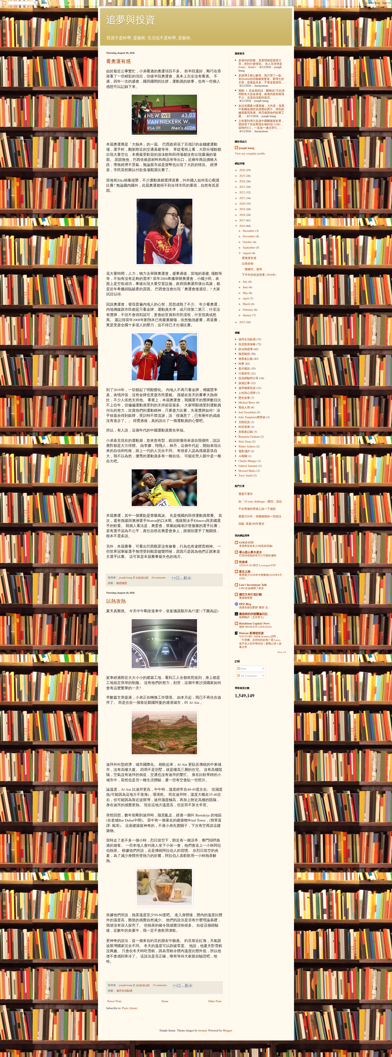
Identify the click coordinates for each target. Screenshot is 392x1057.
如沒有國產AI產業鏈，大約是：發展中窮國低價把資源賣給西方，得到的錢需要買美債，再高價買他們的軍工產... (261, 111)
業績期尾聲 (245, 598)
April (246, 298)
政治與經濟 (245, 349)
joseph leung (246, 148)
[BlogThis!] (178, 578)
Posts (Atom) (129, 1008)
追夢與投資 (130, 19)
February (248, 310)
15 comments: (160, 985)
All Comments (248, 676)
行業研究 (244, 373)
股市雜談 (244, 368)
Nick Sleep (244, 441)
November (249, 236)
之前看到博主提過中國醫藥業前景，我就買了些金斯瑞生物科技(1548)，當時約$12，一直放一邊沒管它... (261, 124)
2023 (242, 187)
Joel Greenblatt (247, 412)
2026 (242, 170)
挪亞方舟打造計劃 (250, 594)
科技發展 (244, 427)
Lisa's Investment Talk (253, 585)
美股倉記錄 (245, 432)
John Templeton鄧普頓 (251, 417)
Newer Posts (114, 1001)
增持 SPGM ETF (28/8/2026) (255, 627)
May (246, 293)
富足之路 (245, 571)
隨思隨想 (121, 583)
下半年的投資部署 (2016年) (259, 275)
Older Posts (215, 1001)
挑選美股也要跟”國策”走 (253, 607)
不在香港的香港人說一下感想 (257, 509)
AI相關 (242, 456)
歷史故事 (244, 398)
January (247, 315)
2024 (242, 181)
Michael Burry (246, 402)
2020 (242, 203)
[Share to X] (181, 578)
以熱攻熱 (116, 601)
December (249, 231)
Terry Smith (245, 475)
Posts (243, 668)
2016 (242, 226)
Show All (281, 652)
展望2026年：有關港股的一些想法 (259, 516)
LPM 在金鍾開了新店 (251, 588)
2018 (242, 215)
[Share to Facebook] (185, 578)
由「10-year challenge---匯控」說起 (260, 501)
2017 (242, 220)
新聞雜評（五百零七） (252, 617)
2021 (242, 198)
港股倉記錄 (245, 359)
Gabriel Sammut (247, 466)
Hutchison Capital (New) (254, 623)
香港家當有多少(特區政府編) (256, 546)
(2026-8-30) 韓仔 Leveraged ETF (257, 565)
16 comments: (159, 577)
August (247, 253)
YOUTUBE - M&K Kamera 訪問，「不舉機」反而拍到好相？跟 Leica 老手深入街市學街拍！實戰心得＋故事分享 (260, 641)
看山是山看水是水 (250, 552)
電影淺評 (244, 451)
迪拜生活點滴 (124, 990)
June (246, 287)
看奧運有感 (118, 61)
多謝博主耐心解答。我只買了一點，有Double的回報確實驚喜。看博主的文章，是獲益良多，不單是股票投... (261, 78)
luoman (202, 1030)
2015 (242, 322)
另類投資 (244, 422)
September (249, 247)
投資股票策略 (247, 344)
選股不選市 (245, 494)
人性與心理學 (247, 393)
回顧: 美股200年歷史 (251, 524)
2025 (242, 176)
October (248, 242)
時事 (241, 363)
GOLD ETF (246, 542)
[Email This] (174, 578)
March (247, 304)
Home (164, 1001)
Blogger (227, 1030)
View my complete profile (250, 153)
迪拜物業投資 (247, 388)
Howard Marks (247, 471)
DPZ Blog (245, 604)
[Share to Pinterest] (189, 578)
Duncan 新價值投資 (251, 633)
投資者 (243, 562)
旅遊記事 (244, 383)
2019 (242, 209)
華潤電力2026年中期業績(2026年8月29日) (260, 576)
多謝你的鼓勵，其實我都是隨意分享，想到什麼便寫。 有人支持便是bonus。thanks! (260, 63)
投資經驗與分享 (248, 378)
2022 (242, 192)
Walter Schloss (246, 446)
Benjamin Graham (248, 436)
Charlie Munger (247, 461)
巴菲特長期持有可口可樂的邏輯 (257, 555)
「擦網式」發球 (252, 269)
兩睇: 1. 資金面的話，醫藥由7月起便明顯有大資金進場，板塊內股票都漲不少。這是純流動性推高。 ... (261, 94)
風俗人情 (244, 407)
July (245, 282)
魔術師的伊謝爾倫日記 (253, 614)
